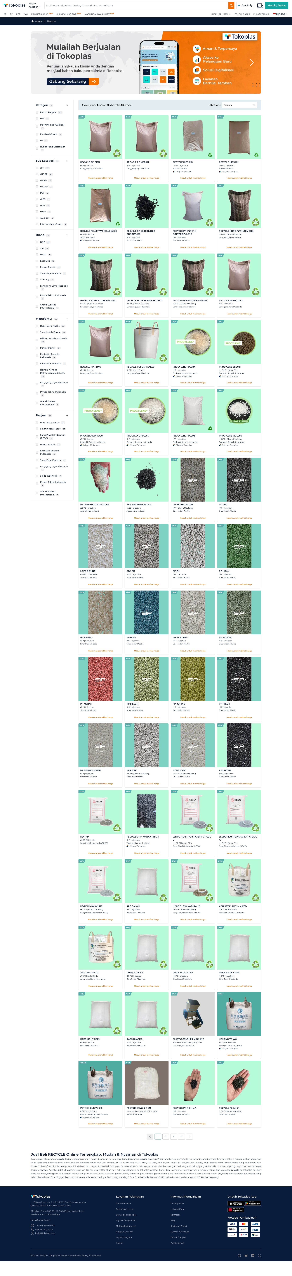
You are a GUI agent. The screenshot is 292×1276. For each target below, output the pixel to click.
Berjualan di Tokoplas (126, 1215)
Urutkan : (215, 105)
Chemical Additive (66, 14)
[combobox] (136, 5)
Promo (119, 1243)
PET (18, 14)
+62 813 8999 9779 (44, 1225)
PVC (26, 14)
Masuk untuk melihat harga (100, 178)
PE (11, 14)
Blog (172, 1220)
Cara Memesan (123, 1203)
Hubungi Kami (177, 1209)
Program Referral (124, 1231)
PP (5, 14)
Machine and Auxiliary (97, 14)
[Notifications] (260, 5)
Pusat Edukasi (261, 14)
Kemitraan (175, 1215)
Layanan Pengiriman (126, 1220)
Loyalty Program (124, 1237)
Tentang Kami (242, 14)
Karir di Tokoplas (178, 1237)
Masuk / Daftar (277, 5)
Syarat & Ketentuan (179, 1231)
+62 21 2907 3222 (44, 1229)
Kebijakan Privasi (178, 1226)
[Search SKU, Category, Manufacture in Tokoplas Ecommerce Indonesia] (231, 5)
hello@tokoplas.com (45, 1233)
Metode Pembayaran (126, 1226)
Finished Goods (39, 14)
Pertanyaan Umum (125, 1209)
